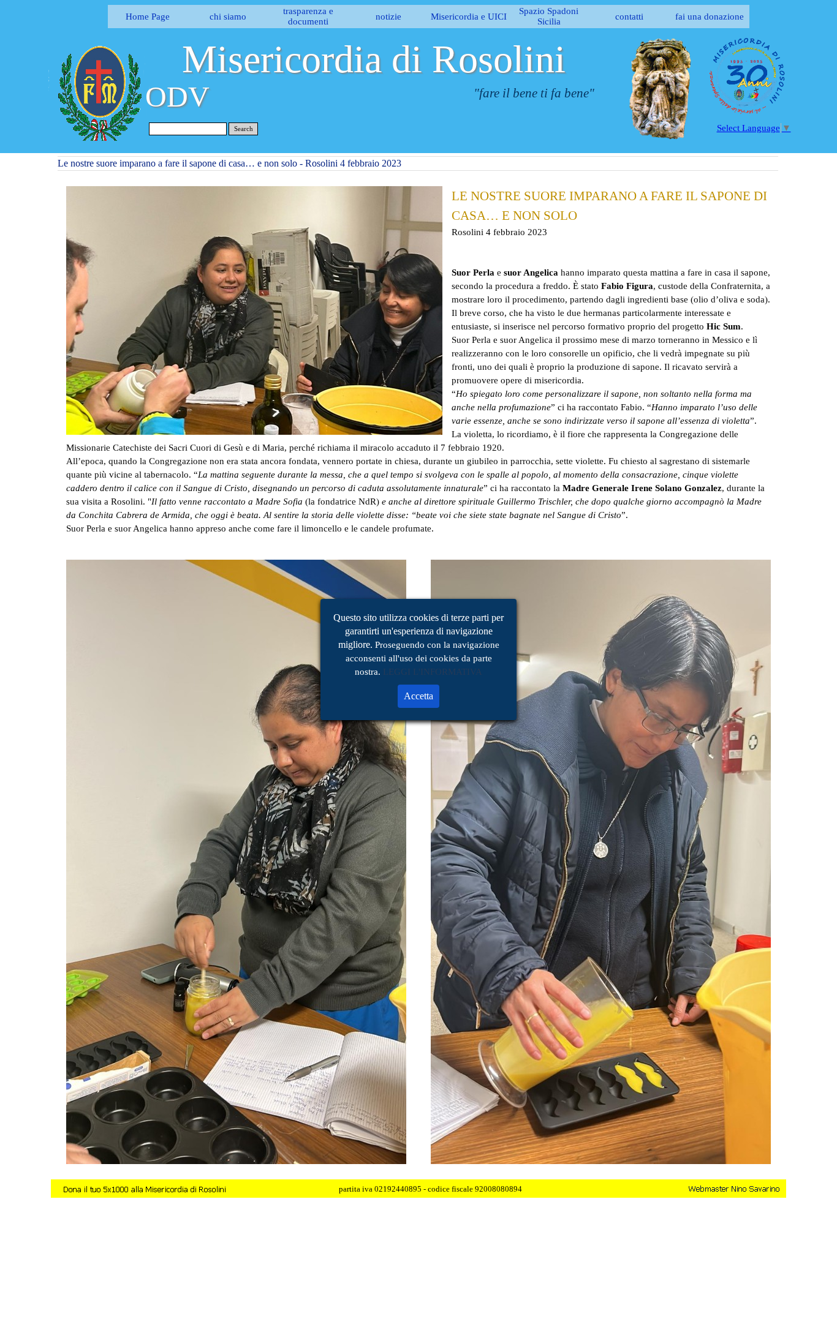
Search (243, 129)
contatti (629, 16)
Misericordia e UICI (469, 16)
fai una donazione (709, 16)
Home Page (148, 16)
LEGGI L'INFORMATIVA (432, 672)
